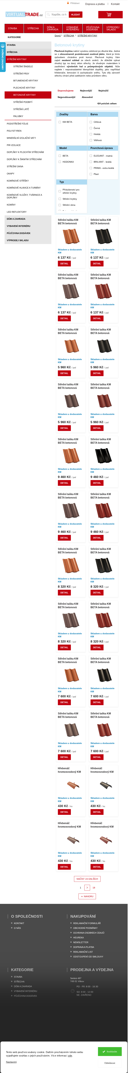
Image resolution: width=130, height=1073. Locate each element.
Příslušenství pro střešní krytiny (71, 191)
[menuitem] (14, 28)
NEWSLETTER (80, 942)
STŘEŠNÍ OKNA (15, 166)
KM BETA (68, 122)
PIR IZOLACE (14, 145)
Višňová (98, 140)
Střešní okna (69, 205)
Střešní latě (21, 109)
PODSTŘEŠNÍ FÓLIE (17, 123)
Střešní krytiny (70, 199)
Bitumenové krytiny (25, 80)
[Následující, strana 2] (87, 888)
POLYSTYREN (14, 131)
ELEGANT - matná (103, 156)
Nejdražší (103, 90)
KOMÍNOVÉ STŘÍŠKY (18, 180)
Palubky (18, 116)
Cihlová (97, 122)
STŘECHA (12, 52)
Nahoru (88, 896)
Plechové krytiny (24, 87)
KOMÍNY (11, 204)
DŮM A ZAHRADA (16, 219)
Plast (96, 174)
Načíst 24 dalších (87, 879)
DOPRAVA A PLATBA (83, 947)
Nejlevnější (86, 90)
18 (94, 887)
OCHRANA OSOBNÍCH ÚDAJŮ (88, 933)
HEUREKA (78, 937)
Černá (97, 128)
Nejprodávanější (66, 97)
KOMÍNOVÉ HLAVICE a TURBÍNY (24, 187)
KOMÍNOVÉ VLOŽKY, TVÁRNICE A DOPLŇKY (24, 196)
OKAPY (10, 173)
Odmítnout (109, 1063)
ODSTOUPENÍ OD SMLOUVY (88, 956)
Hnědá (97, 134)
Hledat (75, 14)
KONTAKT (19, 923)
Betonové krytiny (24, 95)
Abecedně (87, 97)
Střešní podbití (22, 102)
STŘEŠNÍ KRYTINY (16, 59)
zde (70, 1055)
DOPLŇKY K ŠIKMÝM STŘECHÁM (24, 159)
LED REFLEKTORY (16, 212)
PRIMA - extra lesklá (104, 168)
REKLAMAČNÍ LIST (83, 952)
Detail (64, 263)
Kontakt (115, 4)
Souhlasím (112, 1051)
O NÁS (17, 928)
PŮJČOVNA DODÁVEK (18, 233)
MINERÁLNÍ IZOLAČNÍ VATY (21, 138)
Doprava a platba (95, 4)
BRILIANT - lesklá (102, 162)
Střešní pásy (21, 73)
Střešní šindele (23, 66)
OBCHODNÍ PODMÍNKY (85, 928)
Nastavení (11, 1062)
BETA (65, 156)
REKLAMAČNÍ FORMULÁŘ (87, 923)
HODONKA (68, 162)
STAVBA (11, 45)
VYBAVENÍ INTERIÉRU (18, 226)
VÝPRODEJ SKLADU (18, 240)
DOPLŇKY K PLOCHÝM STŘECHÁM (25, 152)
